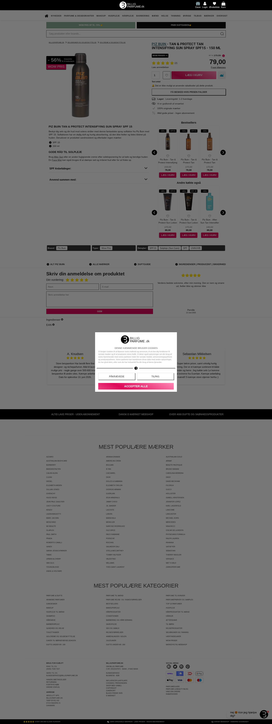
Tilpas (155, 376)
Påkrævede (116, 376)
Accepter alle (136, 386)
